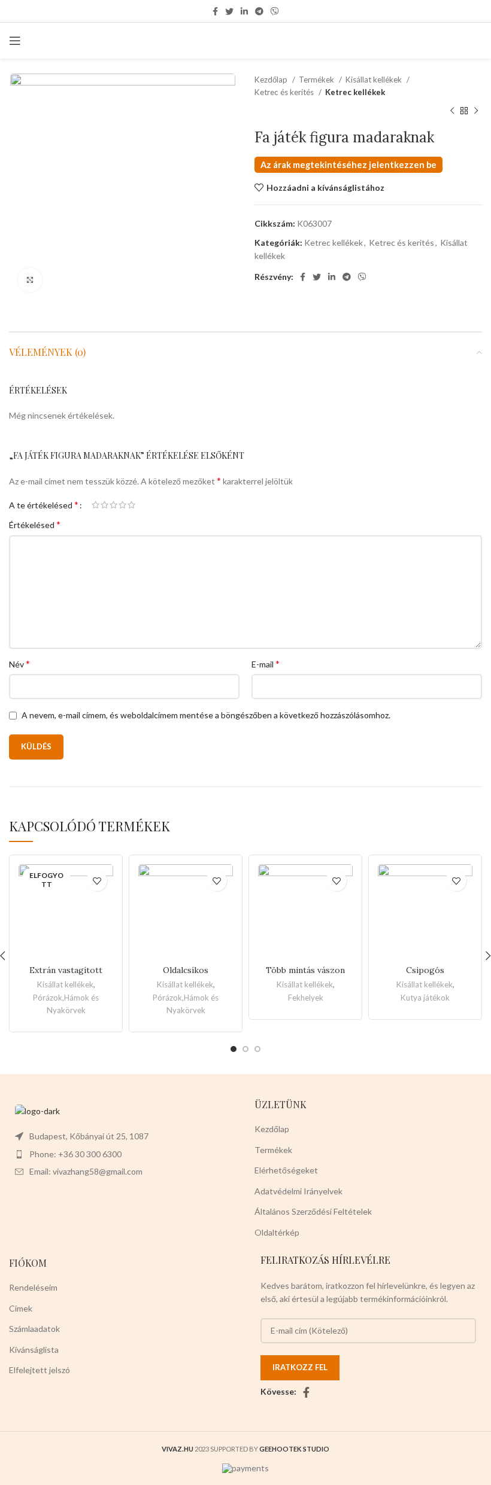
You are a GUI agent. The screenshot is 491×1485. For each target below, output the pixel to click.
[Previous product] (452, 111)
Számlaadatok (34, 1329)
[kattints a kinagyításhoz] (30, 280)
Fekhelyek (305, 997)
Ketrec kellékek (355, 92)
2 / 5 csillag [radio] (104, 505)
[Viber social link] (275, 11)
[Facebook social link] (215, 11)
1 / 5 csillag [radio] (95, 505)
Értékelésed (34, 524)
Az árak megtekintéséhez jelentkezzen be (348, 165)
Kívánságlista (34, 1349)
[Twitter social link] (229, 11)
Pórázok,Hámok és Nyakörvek (66, 1004)
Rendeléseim (33, 1287)
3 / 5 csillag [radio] (113, 505)
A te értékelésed (43, 505)
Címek (20, 1308)
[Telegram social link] (259, 11)
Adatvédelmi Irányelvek (298, 1191)
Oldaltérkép (276, 1232)
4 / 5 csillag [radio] (122, 505)
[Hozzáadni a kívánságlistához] (96, 880)
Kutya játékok (425, 997)
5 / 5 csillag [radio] (131, 505)
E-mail (265, 663)
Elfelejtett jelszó (39, 1370)
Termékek (317, 79)
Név (19, 663)
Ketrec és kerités (285, 92)
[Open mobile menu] (15, 41)
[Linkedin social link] (244, 11)
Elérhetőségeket (286, 1170)
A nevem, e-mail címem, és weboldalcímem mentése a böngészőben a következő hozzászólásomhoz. (206, 715)
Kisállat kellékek (374, 79)
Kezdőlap (271, 79)
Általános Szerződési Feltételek (313, 1211)
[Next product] (476, 111)
